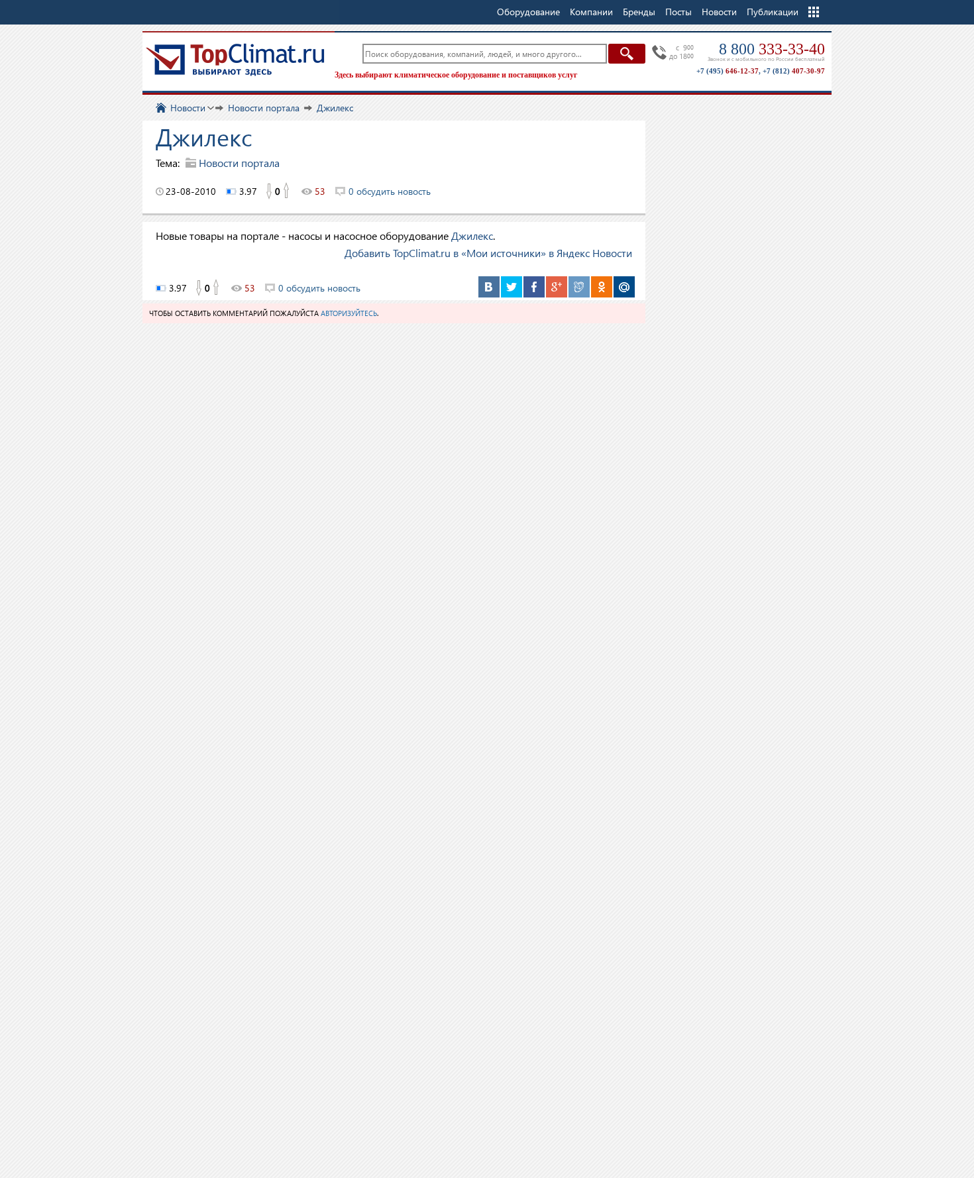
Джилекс (472, 235)
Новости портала (239, 163)
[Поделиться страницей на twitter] (511, 286)
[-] (268, 191)
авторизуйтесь (349, 313)
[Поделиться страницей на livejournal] (579, 286)
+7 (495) (727, 71)
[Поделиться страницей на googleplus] (556, 286)
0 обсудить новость (390, 191)
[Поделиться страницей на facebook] (534, 286)
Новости (719, 11)
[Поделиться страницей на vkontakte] (489, 286)
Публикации (772, 11)
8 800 (772, 49)
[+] (287, 191)
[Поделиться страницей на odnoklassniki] (601, 286)
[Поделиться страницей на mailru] (624, 286)
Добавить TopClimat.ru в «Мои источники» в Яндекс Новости (488, 253)
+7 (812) (794, 71)
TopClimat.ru (235, 59)
